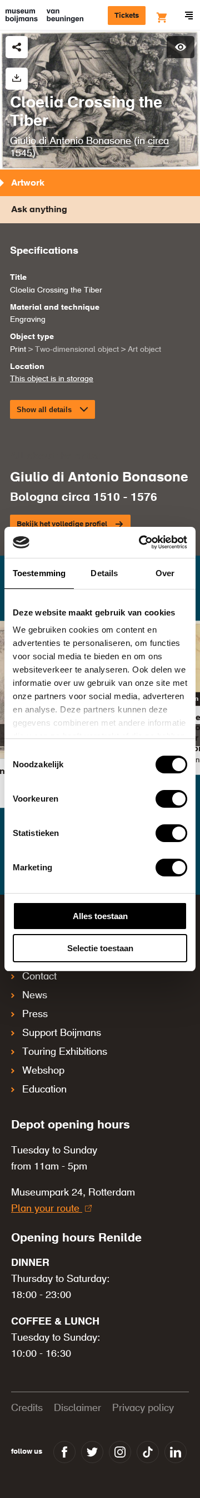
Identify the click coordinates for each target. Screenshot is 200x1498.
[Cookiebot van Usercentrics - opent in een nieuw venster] (141, 542)
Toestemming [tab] (39, 573)
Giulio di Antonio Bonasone (70, 141)
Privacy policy (143, 1408)
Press (35, 1014)
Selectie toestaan (100, 948)
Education (44, 1090)
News (34, 996)
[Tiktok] (148, 1452)
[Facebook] (64, 1452)
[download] (17, 79)
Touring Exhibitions (64, 1052)
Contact (39, 977)
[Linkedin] (175, 1452)
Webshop (43, 1071)
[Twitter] (92, 1452)
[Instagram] (120, 1452)
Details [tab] (104, 573)
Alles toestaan (100, 916)
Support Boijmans (61, 1033)
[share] (17, 47)
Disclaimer (77, 1408)
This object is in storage (51, 379)
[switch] (171, 799)
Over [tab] (165, 573)
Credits (27, 1408)
